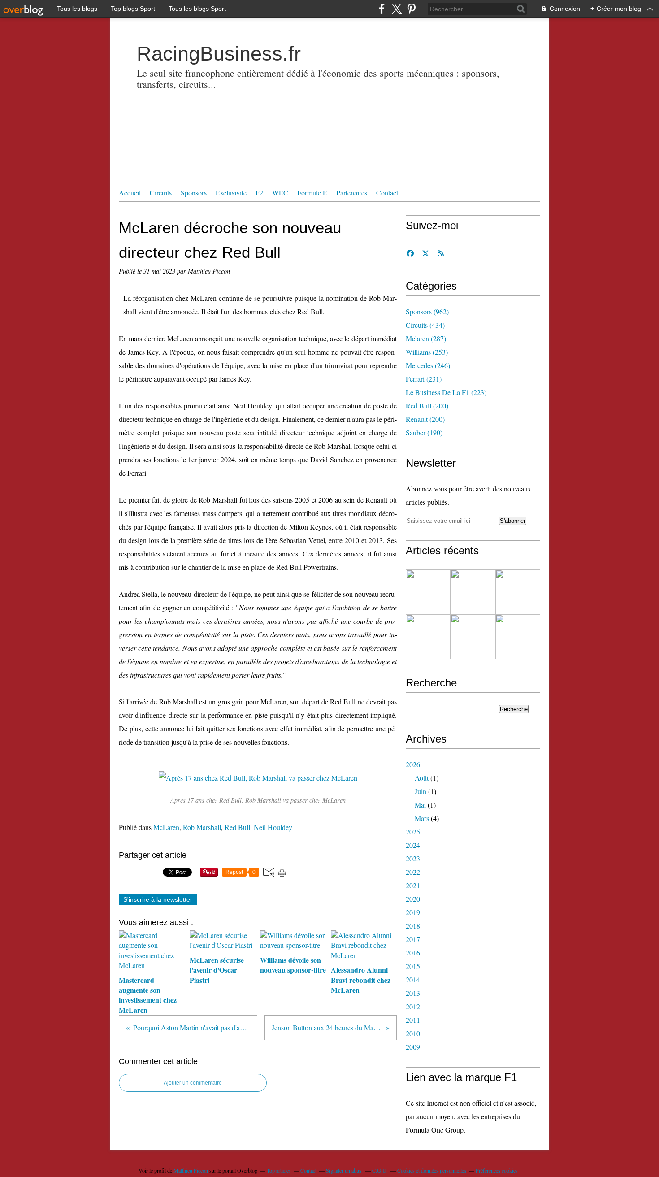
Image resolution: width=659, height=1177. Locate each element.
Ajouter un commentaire (193, 1083)
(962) (427, 311)
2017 (413, 939)
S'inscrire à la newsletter (157, 899)
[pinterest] (411, 9)
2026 (413, 764)
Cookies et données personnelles (431, 1170)
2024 (413, 845)
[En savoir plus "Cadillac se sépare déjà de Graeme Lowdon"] (428, 591)
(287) (426, 338)
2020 (413, 898)
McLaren (166, 827)
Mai (420, 804)
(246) (428, 365)
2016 (413, 952)
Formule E (312, 192)
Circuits (161, 192)
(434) (425, 325)
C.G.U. (380, 1170)
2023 (413, 858)
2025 (413, 831)
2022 (413, 872)
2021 (413, 885)
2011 (413, 1020)
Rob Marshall (202, 827)
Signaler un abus (344, 1170)
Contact (387, 192)
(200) (427, 405)
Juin (420, 791)
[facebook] (381, 9)
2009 (413, 1046)
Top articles (279, 1170)
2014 (413, 979)
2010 (413, 1033)
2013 (413, 993)
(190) (424, 432)
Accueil (130, 192)
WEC (280, 192)
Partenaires (351, 192)
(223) (446, 392)
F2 (259, 192)
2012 (413, 1006)
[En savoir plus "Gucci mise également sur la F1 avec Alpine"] (517, 591)
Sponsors (194, 192)
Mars (422, 818)
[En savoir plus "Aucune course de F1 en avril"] (473, 636)
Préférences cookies (497, 1170)
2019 (413, 912)
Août (422, 777)
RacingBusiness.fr (219, 53)
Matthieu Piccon (190, 1170)
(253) (427, 351)
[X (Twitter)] (396, 9)
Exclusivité (231, 192)
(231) (424, 378)
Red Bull (237, 827)
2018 (413, 925)
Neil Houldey (273, 827)
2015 (413, 966)
